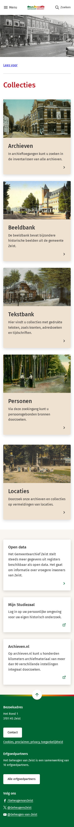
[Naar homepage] (35, 7)
